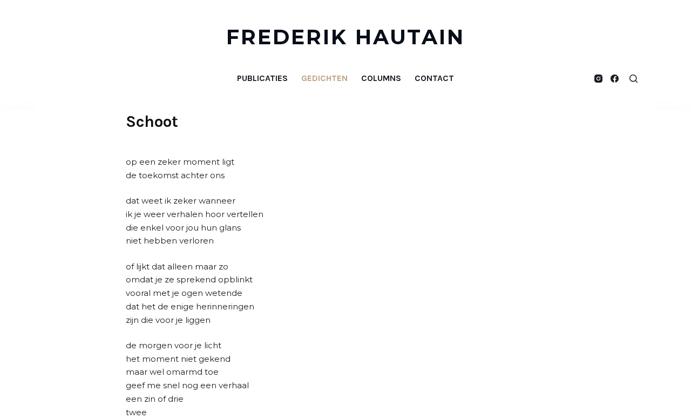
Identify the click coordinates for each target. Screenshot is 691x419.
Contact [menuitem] (434, 78)
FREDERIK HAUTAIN (345, 37)
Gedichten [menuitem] (324, 78)
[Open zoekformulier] (633, 79)
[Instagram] (598, 79)
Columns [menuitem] (381, 78)
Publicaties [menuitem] (262, 78)
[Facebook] (615, 79)
